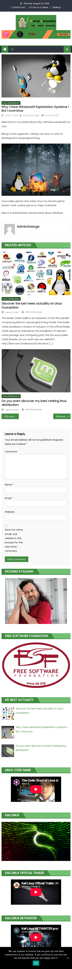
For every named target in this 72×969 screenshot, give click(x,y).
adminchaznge (31, 115)
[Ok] (67, 958)
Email (9, 498)
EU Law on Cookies (38, 7)
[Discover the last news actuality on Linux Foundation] (36, 273)
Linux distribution (11, 102)
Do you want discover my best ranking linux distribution (34, 403)
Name (9, 484)
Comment (11, 451)
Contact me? (18, 7)
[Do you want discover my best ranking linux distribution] (36, 371)
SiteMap (56, 7)
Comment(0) (52, 115)
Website (9, 512)
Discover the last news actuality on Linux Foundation (32, 305)
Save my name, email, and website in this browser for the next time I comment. (14, 540)
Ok (36, 963)
